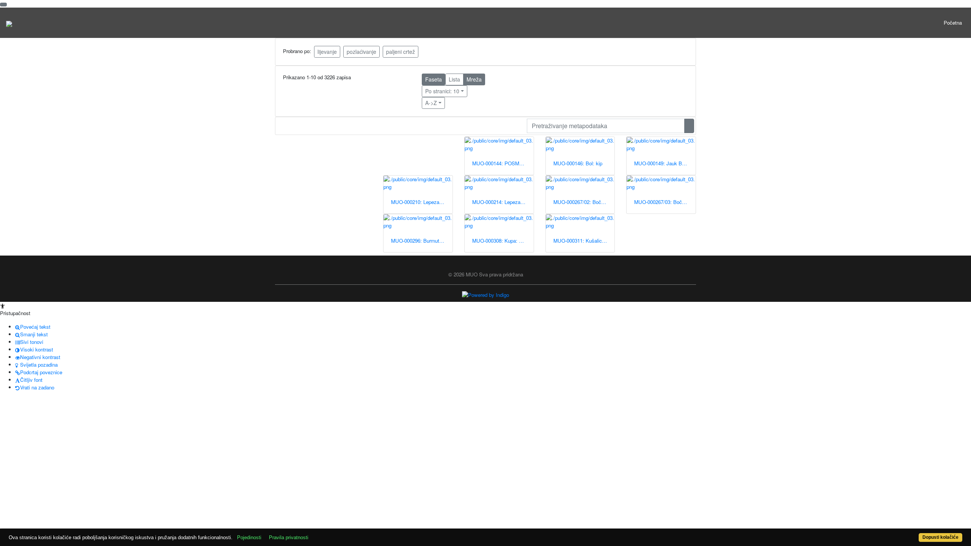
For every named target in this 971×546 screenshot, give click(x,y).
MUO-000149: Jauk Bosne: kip (665, 163)
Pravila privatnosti (288, 537)
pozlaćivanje (361, 51)
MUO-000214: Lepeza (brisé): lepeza (503, 202)
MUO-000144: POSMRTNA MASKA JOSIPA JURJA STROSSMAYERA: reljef (503, 163)
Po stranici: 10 (442, 91)
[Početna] (9, 22)
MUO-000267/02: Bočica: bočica (584, 202)
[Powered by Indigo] (485, 294)
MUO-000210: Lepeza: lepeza (422, 202)
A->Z (431, 103)
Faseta (433, 79)
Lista (454, 79)
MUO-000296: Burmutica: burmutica (422, 240)
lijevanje (327, 51)
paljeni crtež (400, 51)
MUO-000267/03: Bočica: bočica (665, 202)
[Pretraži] (689, 126)
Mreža (474, 79)
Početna (953, 22)
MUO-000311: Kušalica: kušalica (584, 240)
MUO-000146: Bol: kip (577, 163)
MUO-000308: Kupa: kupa (500, 240)
